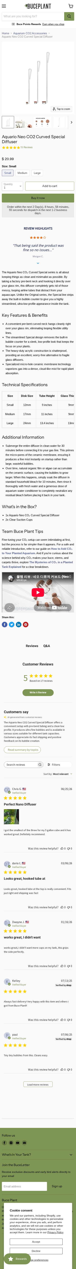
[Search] (69, 16)
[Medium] (23, 177)
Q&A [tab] (46, 646)
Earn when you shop (53, 24)
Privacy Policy (55, 1232)
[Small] (8, 177)
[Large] (37, 177)
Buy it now (38, 198)
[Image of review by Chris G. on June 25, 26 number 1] (11, 816)
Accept (36, 1241)
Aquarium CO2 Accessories (30, 33)
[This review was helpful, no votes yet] (62, 848)
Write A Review (38, 692)
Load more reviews (38, 1084)
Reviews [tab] (32, 646)
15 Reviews (26, 147)
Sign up (57, 1186)
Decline (36, 1250)
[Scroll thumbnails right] (71, 122)
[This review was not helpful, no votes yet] (68, 848)
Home (5, 33)
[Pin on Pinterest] (25, 624)
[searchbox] (20, 765)
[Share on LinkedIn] (18, 624)
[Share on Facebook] (4, 624)
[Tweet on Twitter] (11, 624)
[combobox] (33, 16)
